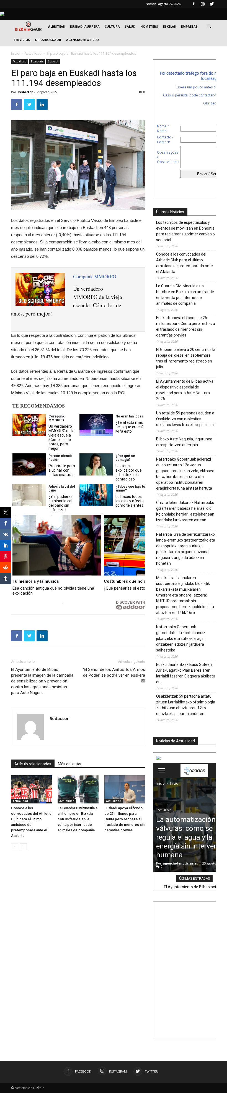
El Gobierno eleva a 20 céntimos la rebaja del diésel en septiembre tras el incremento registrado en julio (185, 358)
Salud (130, 26)
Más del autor (70, 764)
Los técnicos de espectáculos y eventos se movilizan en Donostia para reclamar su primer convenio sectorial (185, 231)
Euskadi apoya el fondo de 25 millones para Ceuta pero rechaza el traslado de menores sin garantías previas (124, 819)
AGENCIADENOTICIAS (83, 40)
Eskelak (169, 26)
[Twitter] (212, 4)
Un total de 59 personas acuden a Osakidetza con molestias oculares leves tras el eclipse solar (185, 419)
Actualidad (33, 53)
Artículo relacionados (32, 764)
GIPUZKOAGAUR (48, 40)
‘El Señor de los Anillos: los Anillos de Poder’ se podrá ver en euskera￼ (114, 675)
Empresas (189, 26)
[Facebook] (193, 4)
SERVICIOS (22, 40)
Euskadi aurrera (85, 26)
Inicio (15, 53)
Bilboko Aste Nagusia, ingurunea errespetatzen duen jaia (184, 442)
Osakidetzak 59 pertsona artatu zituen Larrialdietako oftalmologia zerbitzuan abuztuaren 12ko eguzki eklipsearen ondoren (185, 705)
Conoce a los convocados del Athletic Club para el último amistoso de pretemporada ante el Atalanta (184, 263)
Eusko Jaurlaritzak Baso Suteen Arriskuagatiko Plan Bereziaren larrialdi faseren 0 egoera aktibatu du (185, 673)
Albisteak (56, 26)
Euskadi (53, 61)
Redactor (25, 92)
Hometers (149, 26)
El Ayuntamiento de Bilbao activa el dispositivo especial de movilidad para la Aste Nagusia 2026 (184, 390)
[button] (209, 26)
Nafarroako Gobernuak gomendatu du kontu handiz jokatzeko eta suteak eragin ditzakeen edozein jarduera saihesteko (180, 638)
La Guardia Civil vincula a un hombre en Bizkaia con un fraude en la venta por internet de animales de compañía (77, 819)
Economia (37, 61)
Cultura (112, 26)
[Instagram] (202, 4)
